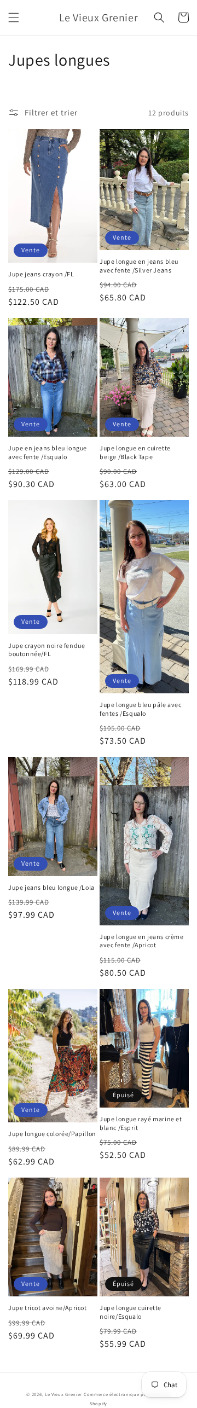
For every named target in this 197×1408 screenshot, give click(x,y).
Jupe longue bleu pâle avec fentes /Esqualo (141, 708)
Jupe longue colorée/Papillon (52, 1133)
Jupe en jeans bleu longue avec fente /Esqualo (47, 452)
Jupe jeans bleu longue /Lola (51, 887)
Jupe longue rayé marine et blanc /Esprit (141, 1123)
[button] (14, 17)
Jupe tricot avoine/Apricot (47, 1307)
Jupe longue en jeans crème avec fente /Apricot (142, 940)
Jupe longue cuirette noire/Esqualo (130, 1311)
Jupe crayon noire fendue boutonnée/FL (46, 649)
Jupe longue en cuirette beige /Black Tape (135, 452)
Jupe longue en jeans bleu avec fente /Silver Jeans (139, 265)
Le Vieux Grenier (63, 1394)
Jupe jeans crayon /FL (41, 274)
